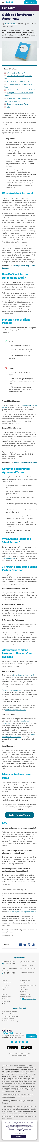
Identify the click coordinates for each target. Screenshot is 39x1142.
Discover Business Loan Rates (17, 104)
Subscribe (31, 1036)
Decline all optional (19, 1133)
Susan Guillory (11, 23)
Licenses (22, 987)
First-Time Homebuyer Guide (10, 1016)
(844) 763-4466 (9, 973)
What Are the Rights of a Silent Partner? (21, 90)
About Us (4, 980)
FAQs (3, 1003)
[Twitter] (24, 944)
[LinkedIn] (29, 944)
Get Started (30, 2)
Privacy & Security (25, 980)
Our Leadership (6, 982)
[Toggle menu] (4, 2)
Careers (4, 994)
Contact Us (5, 999)
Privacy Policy (22, 1131)
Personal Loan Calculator (9, 1014)
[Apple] (12, 1049)
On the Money (6, 1001)
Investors (4, 992)
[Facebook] (20, 944)
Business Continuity (25, 996)
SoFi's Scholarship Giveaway (10, 1021)
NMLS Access (24, 989)
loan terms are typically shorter (15, 710)
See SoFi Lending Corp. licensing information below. (22, 911)
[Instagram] (23, 1042)
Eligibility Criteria (25, 992)
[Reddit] (33, 944)
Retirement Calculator (8, 1018)
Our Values (5, 987)
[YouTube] (27, 1042)
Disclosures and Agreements (28, 985)
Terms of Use (23, 982)
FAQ (8, 107)
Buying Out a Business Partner (25, 462)
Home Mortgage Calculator (9, 1011)
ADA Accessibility (25, 994)
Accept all (19, 1136)
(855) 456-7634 (9, 963)
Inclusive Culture (6, 996)
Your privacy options (29, 999)
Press (3, 989)
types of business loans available (24, 675)
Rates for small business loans (12, 690)
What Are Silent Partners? (16, 73)
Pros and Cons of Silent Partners (18, 81)
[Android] (26, 1049)
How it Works (5, 985)
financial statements (9, 558)
